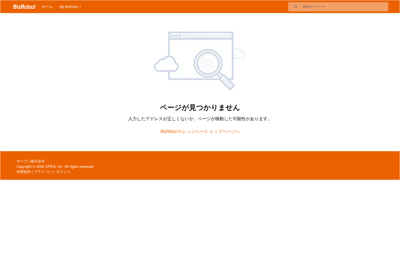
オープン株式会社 (31, 160)
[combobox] (345, 6)
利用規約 (24, 171)
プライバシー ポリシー (52, 171)
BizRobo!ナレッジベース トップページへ (200, 131)
